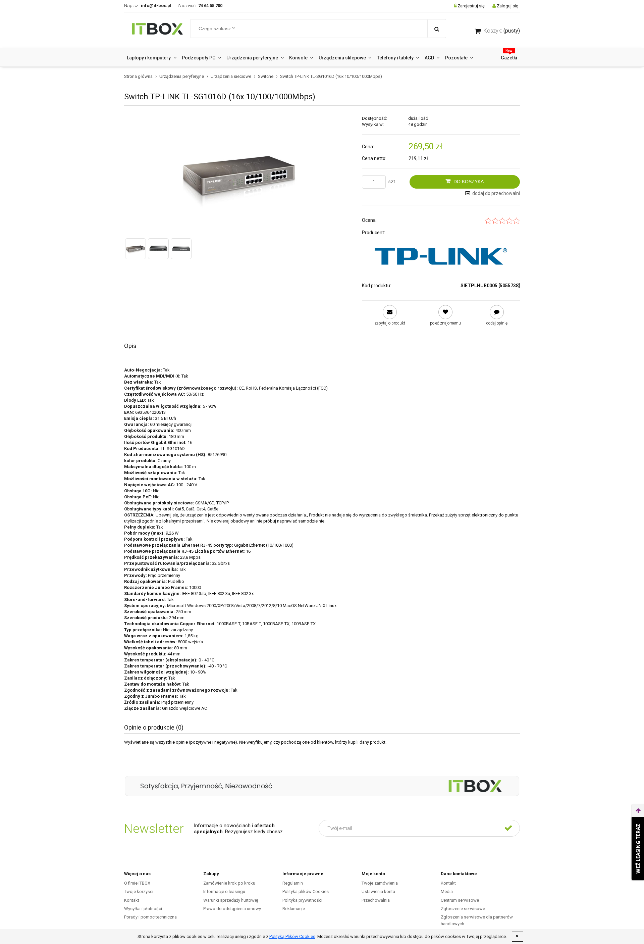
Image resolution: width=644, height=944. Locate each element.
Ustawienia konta (378, 891)
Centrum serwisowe (460, 900)
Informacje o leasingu (224, 891)
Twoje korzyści (138, 891)
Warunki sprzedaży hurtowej (230, 900)
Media (447, 891)
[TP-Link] (441, 256)
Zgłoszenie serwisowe (463, 908)
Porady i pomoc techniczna (150, 917)
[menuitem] (151, 57)
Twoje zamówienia (380, 883)
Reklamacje (293, 908)
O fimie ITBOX (137, 883)
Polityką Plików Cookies (292, 936)
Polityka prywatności (302, 900)
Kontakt (131, 900)
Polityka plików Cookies (305, 891)
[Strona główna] (157, 30)
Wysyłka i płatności (143, 908)
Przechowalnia (376, 900)
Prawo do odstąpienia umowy (232, 908)
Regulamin (292, 883)
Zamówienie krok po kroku (229, 883)
